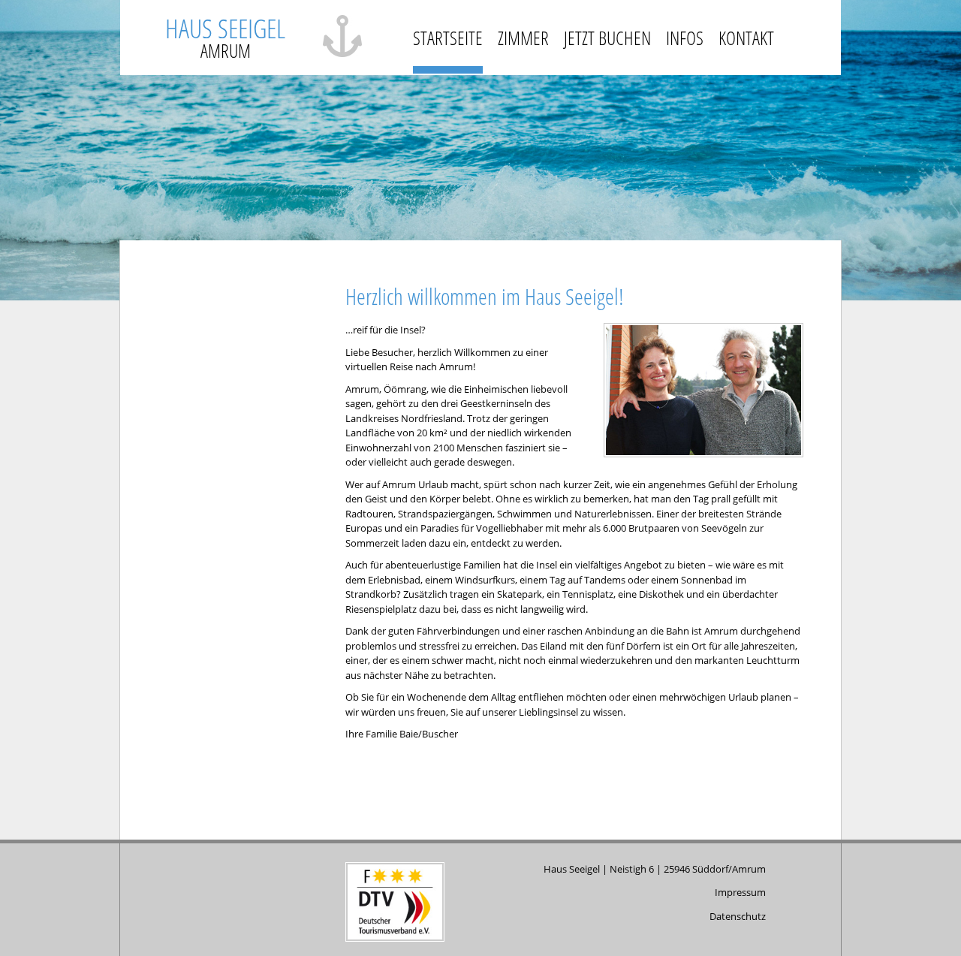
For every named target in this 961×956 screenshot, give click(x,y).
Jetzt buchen (607, 37)
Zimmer (523, 37)
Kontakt (746, 37)
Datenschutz (737, 916)
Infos (684, 37)
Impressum (740, 892)
